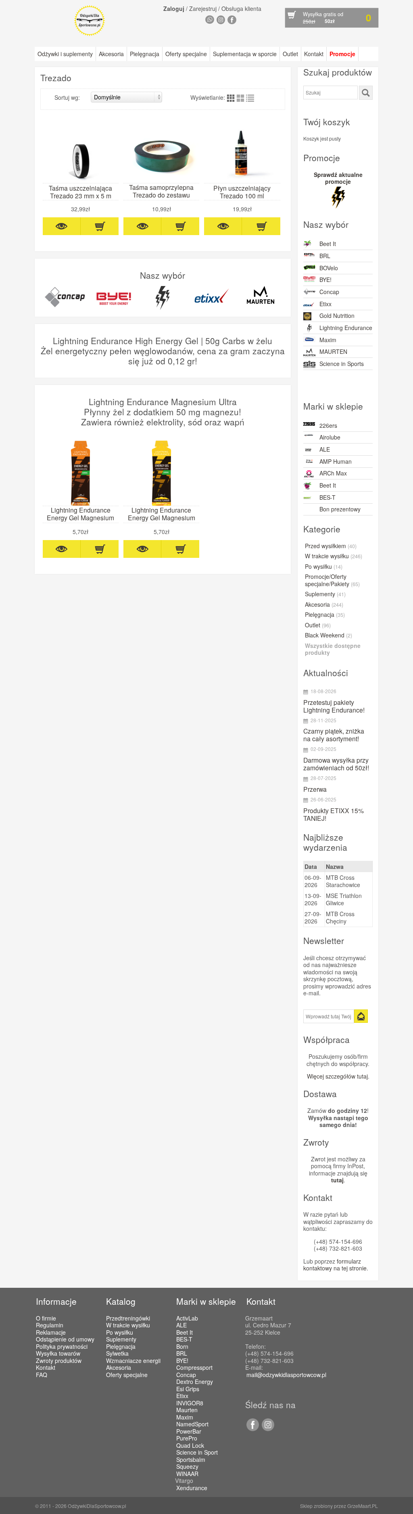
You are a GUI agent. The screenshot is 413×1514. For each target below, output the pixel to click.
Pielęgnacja (144, 54)
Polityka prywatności (62, 1346)
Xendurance (191, 1488)
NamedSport (192, 1424)
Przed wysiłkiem (331, 546)
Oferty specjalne (186, 54)
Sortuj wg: (67, 97)
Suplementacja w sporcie (245, 54)
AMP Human (335, 461)
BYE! (325, 279)
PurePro (186, 1438)
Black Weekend (328, 635)
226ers (328, 425)
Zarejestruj (203, 8)
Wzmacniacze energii (133, 1360)
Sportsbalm (190, 1460)
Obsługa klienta (241, 8)
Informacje (56, 1301)
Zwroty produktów (58, 1360)
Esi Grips (187, 1389)
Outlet (290, 54)
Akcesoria (111, 54)
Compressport (194, 1367)
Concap (329, 292)
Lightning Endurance (345, 328)
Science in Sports (341, 364)
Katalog (121, 1301)
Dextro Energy (194, 1382)
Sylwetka (117, 1353)
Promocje (342, 54)
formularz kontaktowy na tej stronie (335, 1264)
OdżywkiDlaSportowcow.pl (97, 1505)
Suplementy (325, 594)
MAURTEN (333, 351)
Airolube (329, 437)
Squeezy (187, 1466)
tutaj (337, 1180)
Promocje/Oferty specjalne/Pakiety (332, 580)
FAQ (41, 1375)
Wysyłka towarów (58, 1353)
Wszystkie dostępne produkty (333, 649)
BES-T (327, 497)
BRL (324, 256)
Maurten (187, 1410)
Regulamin (49, 1325)
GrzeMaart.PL (362, 1505)
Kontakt (313, 54)
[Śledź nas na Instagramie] (266, 1429)
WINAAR (187, 1474)
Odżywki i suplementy (65, 54)
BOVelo (328, 268)
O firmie (46, 1318)
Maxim (327, 340)
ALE (324, 449)
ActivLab (187, 1318)
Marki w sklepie (206, 1301)
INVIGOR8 (189, 1403)
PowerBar (188, 1431)
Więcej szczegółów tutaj (337, 1076)
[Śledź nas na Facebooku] (252, 1429)
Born (182, 1346)
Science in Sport (197, 1452)
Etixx (325, 304)
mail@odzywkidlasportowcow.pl (286, 1375)
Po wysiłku (323, 566)
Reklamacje (51, 1332)
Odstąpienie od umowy (65, 1339)
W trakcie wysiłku (333, 556)
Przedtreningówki (128, 1318)
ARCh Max (333, 473)
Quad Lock (190, 1445)
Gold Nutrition (337, 315)
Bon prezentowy (340, 509)
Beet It (327, 244)
